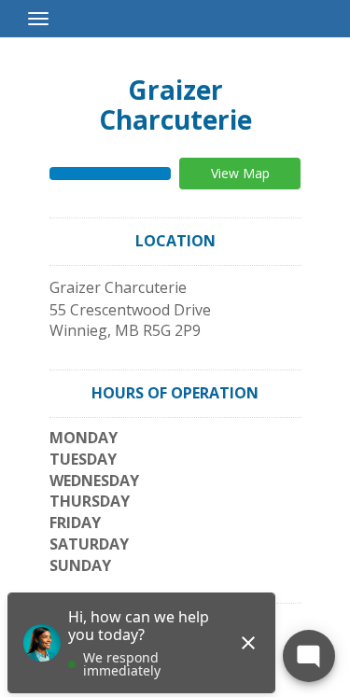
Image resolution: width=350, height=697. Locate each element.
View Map (240, 173)
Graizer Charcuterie (175, 104)
